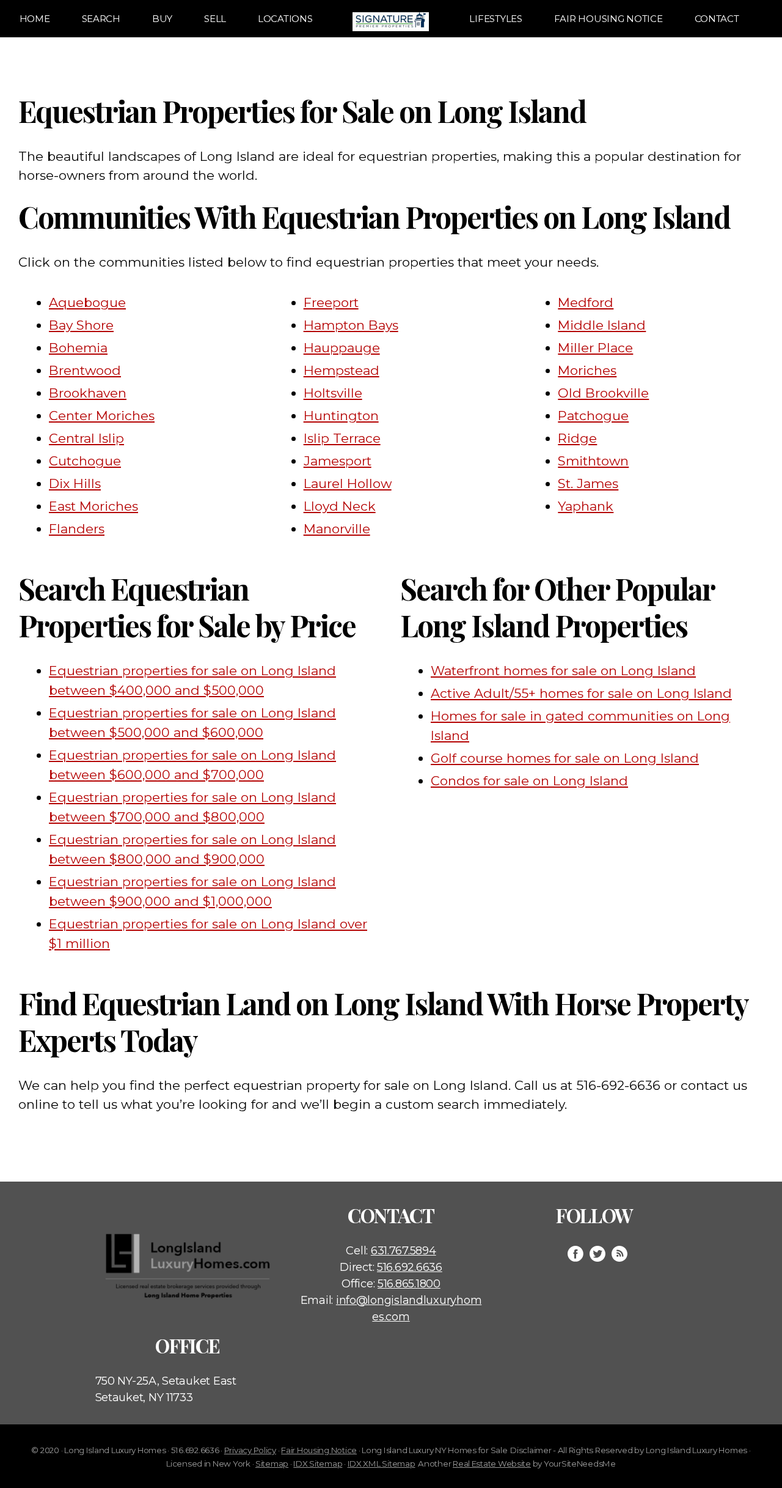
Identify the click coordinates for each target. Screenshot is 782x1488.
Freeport (331, 302)
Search (101, 18)
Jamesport (337, 460)
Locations (285, 18)
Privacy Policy (250, 1450)
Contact (717, 18)
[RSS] (619, 1254)
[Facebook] (575, 1254)
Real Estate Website (492, 1463)
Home (35, 18)
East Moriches (93, 506)
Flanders (76, 528)
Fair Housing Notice (608, 18)
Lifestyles (495, 18)
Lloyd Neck (340, 506)
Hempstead (341, 370)
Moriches (587, 370)
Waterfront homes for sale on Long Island (563, 670)
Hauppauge (342, 347)
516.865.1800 (409, 1283)
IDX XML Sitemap (381, 1463)
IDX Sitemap (317, 1463)
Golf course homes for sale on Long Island (565, 758)
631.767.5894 (403, 1250)
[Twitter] (597, 1254)
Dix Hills (75, 483)
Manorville (337, 528)
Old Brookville (603, 393)
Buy (162, 18)
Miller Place (595, 347)
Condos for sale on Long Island (529, 780)
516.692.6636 (409, 1267)
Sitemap (271, 1463)
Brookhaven (87, 393)
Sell (215, 18)
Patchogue (593, 415)
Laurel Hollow (348, 483)
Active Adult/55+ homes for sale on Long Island (581, 693)
